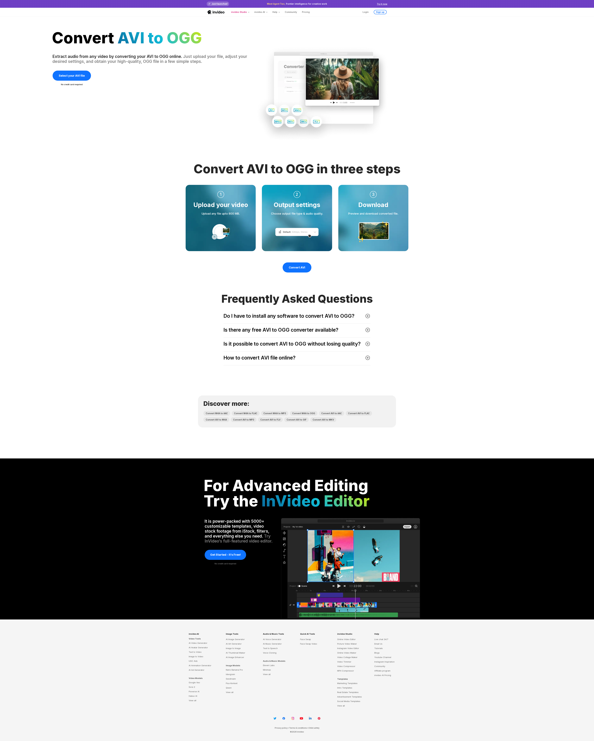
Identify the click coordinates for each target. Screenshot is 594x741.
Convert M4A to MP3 (274, 413)
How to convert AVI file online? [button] (260, 358)
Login (366, 12)
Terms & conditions (298, 728)
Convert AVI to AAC (331, 413)
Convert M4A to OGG (303, 413)
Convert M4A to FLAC (245, 413)
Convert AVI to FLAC (359, 413)
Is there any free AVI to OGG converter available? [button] (281, 330)
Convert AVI (297, 267)
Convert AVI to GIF (296, 419)
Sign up (380, 12)
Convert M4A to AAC (217, 413)
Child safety (313, 728)
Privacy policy (281, 728)
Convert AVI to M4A (216, 419)
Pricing (306, 12)
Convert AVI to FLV (270, 419)
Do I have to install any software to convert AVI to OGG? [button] (289, 316)
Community (291, 12)
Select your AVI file (72, 75)
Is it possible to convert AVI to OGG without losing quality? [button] (292, 344)
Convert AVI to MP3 (243, 419)
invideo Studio (344, 634)
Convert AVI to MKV (323, 419)
